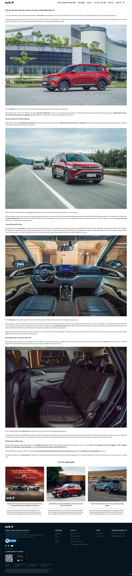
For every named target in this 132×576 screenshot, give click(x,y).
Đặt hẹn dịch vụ (75, 533)
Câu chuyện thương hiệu (66, 3)
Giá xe (89, 3)
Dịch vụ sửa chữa (75, 539)
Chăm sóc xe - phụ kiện (76, 541)
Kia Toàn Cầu (99, 533)
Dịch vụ (111, 3)
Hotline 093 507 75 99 (119, 533)
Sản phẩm (81, 3)
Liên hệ (118, 3)
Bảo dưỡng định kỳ (75, 536)
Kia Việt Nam (99, 536)
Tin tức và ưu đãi (100, 3)
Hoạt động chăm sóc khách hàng (79, 544)
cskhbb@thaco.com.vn (119, 536)
